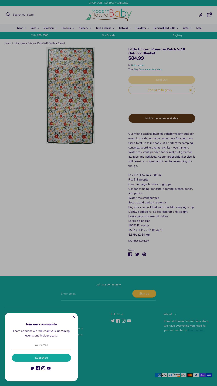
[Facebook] (38, 368)
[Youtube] (49, 368)
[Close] (73, 316)
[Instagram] (43, 368)
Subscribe (41, 358)
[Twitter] (32, 368)
